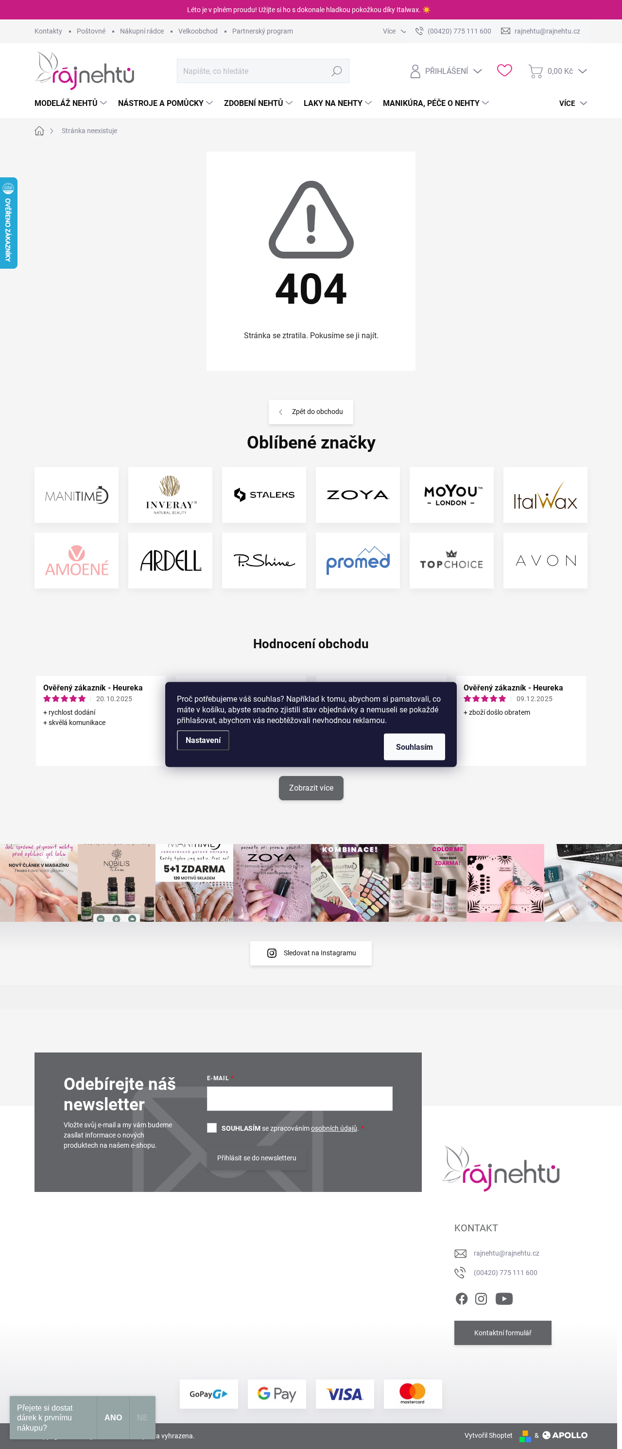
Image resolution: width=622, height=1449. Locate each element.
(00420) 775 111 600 (505, 1272)
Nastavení (203, 740)
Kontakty (48, 31)
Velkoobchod (198, 31)
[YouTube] (504, 1297)
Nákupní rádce (142, 31)
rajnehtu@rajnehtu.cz (506, 1253)
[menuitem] (72, 103)
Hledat (337, 71)
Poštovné (91, 31)
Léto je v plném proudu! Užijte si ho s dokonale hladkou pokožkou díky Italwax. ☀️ (309, 10)
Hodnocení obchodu (311, 644)
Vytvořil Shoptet (489, 1435)
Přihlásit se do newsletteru (256, 1158)
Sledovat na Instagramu (320, 953)
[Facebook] (461, 1297)
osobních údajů (334, 1128)
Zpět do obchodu (317, 411)
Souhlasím (414, 747)
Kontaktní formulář (503, 1333)
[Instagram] (481, 1297)
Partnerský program (262, 31)
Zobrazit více (311, 788)
